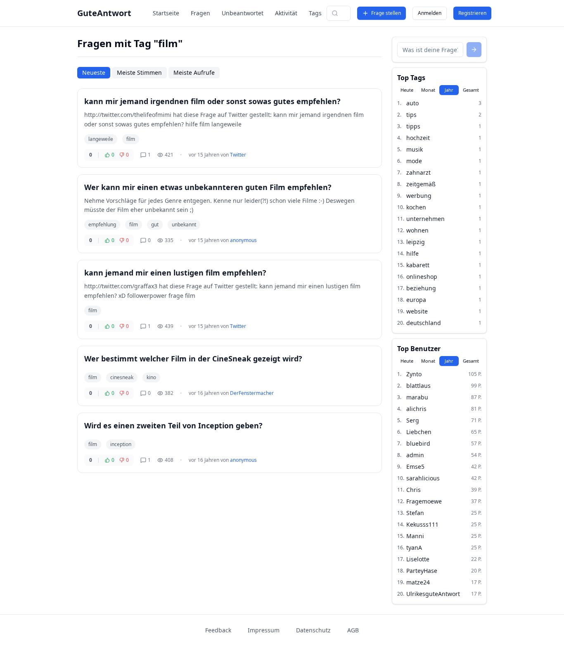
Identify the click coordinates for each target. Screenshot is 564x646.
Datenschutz (313, 630)
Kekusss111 (422, 524)
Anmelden (429, 13)
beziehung (421, 288)
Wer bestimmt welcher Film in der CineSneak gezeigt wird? (193, 358)
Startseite (166, 13)
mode (414, 161)
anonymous (243, 240)
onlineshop (421, 276)
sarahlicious (423, 478)
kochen (416, 207)
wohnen (417, 230)
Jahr (449, 90)
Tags (315, 13)
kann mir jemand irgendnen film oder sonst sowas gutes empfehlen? (212, 101)
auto (412, 103)
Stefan (415, 513)
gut (155, 224)
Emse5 (415, 466)
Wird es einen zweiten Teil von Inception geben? (173, 425)
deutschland (423, 323)
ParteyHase (421, 571)
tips (411, 115)
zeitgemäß (421, 184)
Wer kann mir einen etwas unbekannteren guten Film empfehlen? (208, 187)
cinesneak (121, 377)
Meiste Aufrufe (194, 72)
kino (151, 377)
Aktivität (286, 13)
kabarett (417, 265)
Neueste (93, 72)
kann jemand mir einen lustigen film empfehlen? (175, 273)
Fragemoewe (424, 501)
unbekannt (184, 224)
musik (414, 149)
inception (120, 444)
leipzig (415, 242)
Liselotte (417, 559)
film (130, 138)
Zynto (414, 374)
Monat (428, 90)
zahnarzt (418, 172)
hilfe (412, 253)
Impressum (264, 630)
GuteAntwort (104, 13)
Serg (412, 420)
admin (415, 455)
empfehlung (102, 224)
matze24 (418, 582)
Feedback (218, 630)
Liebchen (418, 432)
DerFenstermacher (252, 393)
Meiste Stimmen (139, 72)
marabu (417, 397)
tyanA (414, 547)
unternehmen (425, 219)
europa (416, 300)
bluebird (418, 443)
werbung (418, 196)
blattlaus (418, 386)
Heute (406, 90)
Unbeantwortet (242, 13)
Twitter (238, 154)
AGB (353, 630)
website (417, 311)
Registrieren (472, 13)
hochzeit (418, 138)
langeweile (100, 138)
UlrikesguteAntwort (433, 594)
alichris (416, 409)
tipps (413, 126)
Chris (413, 490)
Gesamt (471, 90)
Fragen (200, 13)
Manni (415, 536)
